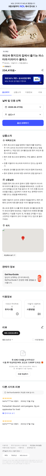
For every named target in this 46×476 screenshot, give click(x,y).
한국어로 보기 (9, 413)
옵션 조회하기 (23, 123)
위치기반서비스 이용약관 (19, 445)
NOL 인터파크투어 (11, 333)
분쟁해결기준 (31, 448)
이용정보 (28, 92)
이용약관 (5, 445)
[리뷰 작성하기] (42, 327)
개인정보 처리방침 (36, 445)
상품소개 (17, 92)
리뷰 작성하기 (23, 374)
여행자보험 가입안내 (8, 448)
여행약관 (21, 448)
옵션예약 (5, 92)
